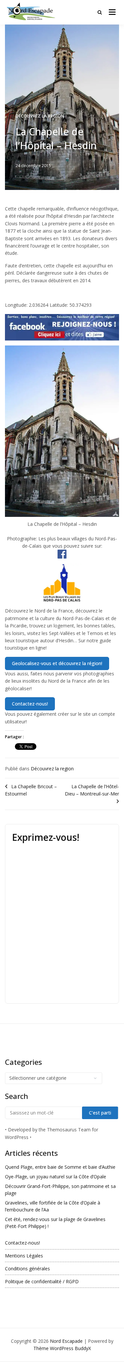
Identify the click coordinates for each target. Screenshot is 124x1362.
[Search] (100, 12)
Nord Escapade (66, 1341)
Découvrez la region (40, 116)
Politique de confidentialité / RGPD (42, 1281)
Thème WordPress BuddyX (62, 1348)
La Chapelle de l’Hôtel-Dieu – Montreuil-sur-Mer (92, 790)
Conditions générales (27, 1268)
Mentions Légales (24, 1255)
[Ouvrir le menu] (112, 12)
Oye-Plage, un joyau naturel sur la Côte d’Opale (55, 1176)
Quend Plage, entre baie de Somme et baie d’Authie (60, 1167)
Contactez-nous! (22, 1243)
